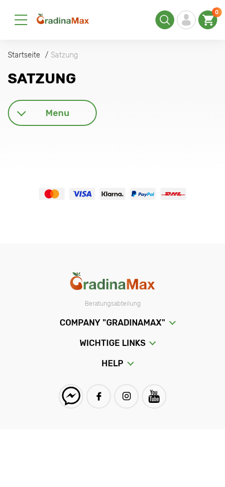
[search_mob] (164, 19)
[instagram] (126, 396)
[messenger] (71, 396)
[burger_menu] (21, 20)
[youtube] (154, 396)
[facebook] (98, 396)
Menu (58, 113)
